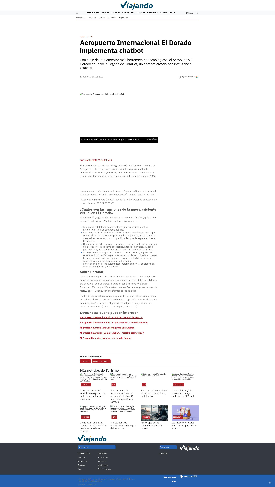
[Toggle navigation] (76, 12)
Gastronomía (103, 465)
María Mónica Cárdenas (98, 160)
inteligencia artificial (101, 361)
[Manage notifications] (270, 482)
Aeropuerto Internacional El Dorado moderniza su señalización (114, 322)
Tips (132, 13)
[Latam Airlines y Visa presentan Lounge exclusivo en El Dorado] (185, 380)
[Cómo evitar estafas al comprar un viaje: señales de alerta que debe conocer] (93, 413)
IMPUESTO (146, 417)
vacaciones (81, 17)
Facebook (163, 453)
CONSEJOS (85, 417)
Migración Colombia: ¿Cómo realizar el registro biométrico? (112, 332)
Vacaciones (115, 13)
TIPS (144, 385)
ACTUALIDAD (86, 385)
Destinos (105, 13)
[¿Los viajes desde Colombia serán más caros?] (154, 413)
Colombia (125, 13)
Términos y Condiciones (87, 484)
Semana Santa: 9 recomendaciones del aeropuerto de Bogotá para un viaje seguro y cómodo (121, 396)
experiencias (178, 385)
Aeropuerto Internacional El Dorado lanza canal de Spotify (111, 317)
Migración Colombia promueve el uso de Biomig (105, 337)
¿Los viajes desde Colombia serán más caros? (152, 425)
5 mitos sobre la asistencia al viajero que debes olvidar (122, 425)
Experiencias (152, 13)
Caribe (102, 17)
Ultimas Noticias (104, 469)
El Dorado (85, 361)
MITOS (114, 417)
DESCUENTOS (178, 417)
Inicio (83, 37)
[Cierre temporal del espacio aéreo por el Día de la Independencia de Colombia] (93, 380)
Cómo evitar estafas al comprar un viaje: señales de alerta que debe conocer (93, 427)
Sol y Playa (141, 13)
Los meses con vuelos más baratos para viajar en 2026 (184, 425)
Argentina (123, 17)
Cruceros (163, 13)
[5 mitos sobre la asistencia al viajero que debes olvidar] (124, 413)
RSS (174, 481)
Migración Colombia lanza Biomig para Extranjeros (107, 327)
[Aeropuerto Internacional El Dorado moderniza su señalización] (154, 380)
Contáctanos (170, 476)
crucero (92, 17)
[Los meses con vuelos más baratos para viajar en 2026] (185, 413)
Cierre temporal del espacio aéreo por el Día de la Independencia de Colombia (92, 394)
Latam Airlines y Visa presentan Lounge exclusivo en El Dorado (183, 393)
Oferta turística (93, 13)
